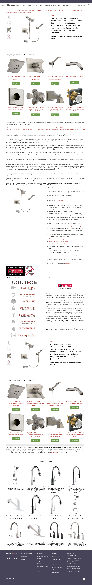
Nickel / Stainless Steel (64, 129)
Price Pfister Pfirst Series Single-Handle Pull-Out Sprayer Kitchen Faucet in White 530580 (15, 504)
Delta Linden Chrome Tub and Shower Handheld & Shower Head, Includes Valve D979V (76, 504)
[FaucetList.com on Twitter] (7, 558)
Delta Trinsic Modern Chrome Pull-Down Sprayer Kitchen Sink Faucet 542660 (56, 504)
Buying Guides (67, 5)
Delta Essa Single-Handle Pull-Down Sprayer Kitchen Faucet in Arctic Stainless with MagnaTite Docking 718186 (35, 475)
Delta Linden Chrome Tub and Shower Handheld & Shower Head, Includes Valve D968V (15, 475)
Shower (35, 5)
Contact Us (24, 559)
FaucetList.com (13, 578)
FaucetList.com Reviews (42, 566)
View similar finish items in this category (59, 241)
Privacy (38, 571)
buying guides (55, 452)
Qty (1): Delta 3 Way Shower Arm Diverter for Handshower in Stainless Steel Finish (35, 109)
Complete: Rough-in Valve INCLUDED (35, 127)
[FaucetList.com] (8, 5)
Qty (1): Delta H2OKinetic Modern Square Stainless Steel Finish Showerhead (16, 78)
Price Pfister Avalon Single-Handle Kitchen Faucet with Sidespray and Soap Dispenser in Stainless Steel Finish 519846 (76, 530)
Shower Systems (27, 5)
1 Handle (14, 127)
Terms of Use (40, 574)
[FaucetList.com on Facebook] (10, 558)
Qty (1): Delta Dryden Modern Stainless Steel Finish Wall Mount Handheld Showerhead (55, 78)
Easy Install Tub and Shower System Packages (37, 129)
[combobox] (84, 5)
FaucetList (18, 278)
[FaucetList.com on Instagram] (14, 558)
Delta (52, 15)
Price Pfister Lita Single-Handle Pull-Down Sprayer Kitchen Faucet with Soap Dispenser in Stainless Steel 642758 (15, 530)
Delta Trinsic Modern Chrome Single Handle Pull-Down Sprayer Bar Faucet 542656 (35, 504)
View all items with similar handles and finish (60, 244)
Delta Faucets (48, 127)
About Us (39, 563)
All (17, 127)
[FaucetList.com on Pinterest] (12, 558)
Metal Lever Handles (53, 129)
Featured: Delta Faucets (50, 5)
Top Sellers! (68, 263)
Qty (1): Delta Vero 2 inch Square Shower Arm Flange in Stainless (16, 108)
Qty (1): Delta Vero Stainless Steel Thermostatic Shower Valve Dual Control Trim (35, 78)
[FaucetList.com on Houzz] (17, 558)
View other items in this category (57, 239)
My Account (24, 556)
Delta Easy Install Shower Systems (75, 226)
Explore (60, 5)
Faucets (18, 5)
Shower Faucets (78, 129)
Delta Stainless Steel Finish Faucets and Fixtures (62, 127)
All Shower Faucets (22, 127)
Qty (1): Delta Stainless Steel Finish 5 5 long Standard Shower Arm (74, 77)
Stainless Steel (59, 200)
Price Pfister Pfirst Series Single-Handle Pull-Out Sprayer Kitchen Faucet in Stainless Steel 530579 (35, 530)
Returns (23, 562)
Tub (41, 5)
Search (38, 568)
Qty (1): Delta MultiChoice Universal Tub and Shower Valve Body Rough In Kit (75, 109)
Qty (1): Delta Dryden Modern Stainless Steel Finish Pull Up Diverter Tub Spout (55, 109)
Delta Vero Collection (79, 127)
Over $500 (72, 129)
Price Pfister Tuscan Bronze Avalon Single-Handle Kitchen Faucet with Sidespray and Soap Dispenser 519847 (56, 530)
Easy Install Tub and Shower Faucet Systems (16, 129)
